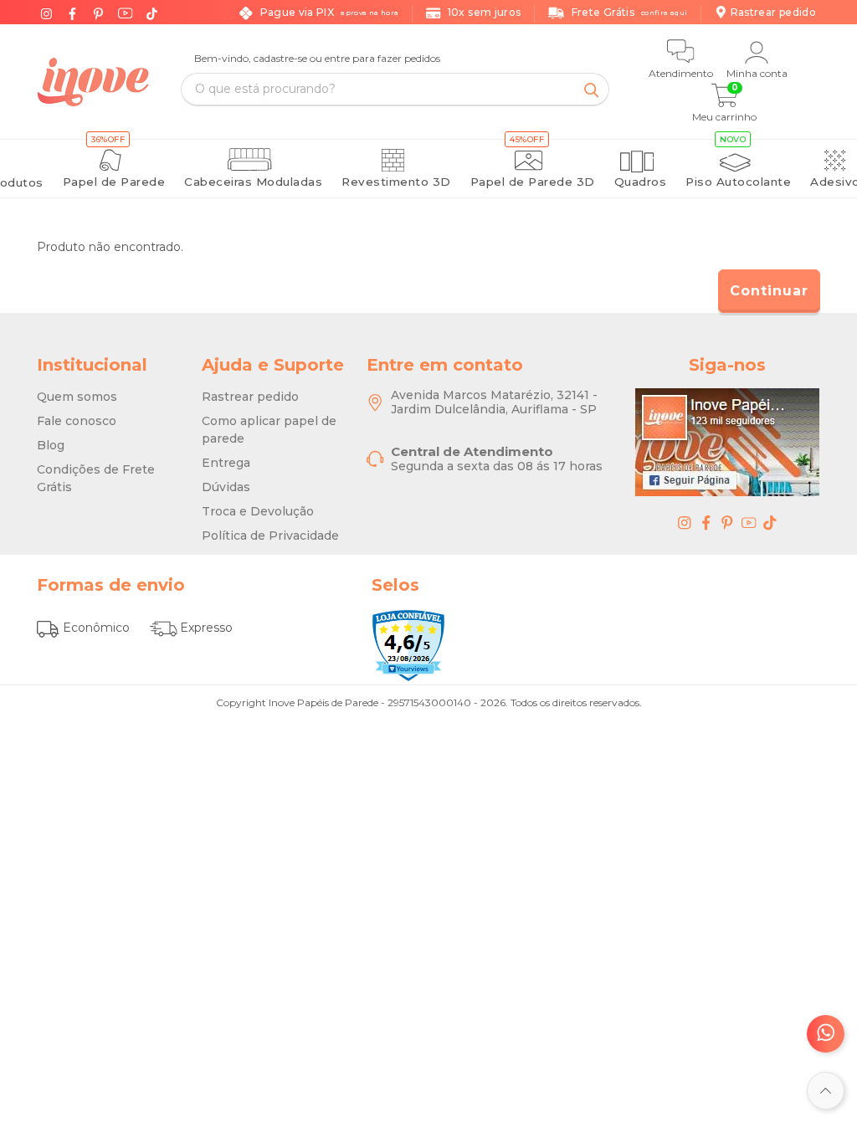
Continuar (769, 291)
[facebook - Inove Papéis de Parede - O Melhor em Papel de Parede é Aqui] (706, 522)
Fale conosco (76, 420)
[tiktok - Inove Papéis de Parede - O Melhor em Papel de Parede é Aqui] (769, 522)
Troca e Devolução (258, 511)
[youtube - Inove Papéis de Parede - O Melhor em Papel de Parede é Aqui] (749, 522)
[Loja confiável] (408, 645)
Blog (50, 445)
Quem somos (77, 396)
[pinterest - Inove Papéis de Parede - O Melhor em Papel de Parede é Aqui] (727, 522)
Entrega (226, 462)
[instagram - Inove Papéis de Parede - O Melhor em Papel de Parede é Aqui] (684, 522)
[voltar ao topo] (825, 1091)
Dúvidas (226, 487)
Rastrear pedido (250, 396)
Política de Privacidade (270, 535)
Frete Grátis (629, 12)
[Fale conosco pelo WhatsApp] (825, 1034)
